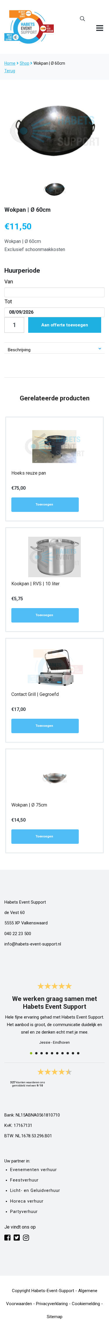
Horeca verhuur (27, 1201)
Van (8, 281)
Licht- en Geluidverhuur (35, 1190)
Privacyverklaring (52, 1303)
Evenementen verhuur (33, 1169)
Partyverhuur (24, 1211)
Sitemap (54, 1316)
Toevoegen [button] (44, 504)
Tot (8, 301)
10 (78, 1053)
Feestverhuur (24, 1180)
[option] (54, 130)
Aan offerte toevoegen (64, 325)
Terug (9, 70)
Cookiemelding (86, 1303)
